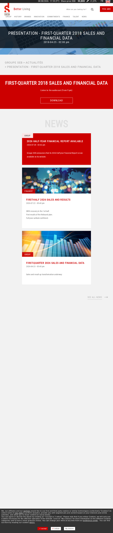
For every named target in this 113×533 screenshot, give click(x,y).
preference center (90, 521)
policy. (32, 522)
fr (102, 1)
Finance (66, 17)
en (108, 1)
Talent (76, 17)
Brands (27, 17)
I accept (43, 529)
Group (8, 17)
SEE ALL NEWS (95, 297)
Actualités (34, 62)
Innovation (39, 17)
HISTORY (18, 17)
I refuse (57, 529)
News (84, 17)
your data (19, 513)
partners (26, 511)
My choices (69, 529)
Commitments (53, 17)
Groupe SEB (13, 62)
